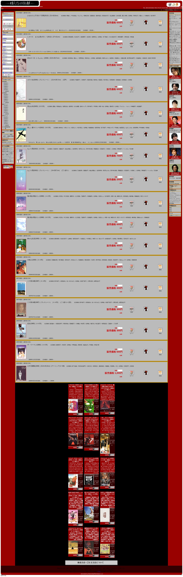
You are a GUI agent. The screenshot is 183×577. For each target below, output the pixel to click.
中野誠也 (74, 345)
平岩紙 (116, 127)
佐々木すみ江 (70, 281)
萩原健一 (52, 323)
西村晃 (80, 345)
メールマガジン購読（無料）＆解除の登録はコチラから (8, 136)
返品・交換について (7, 154)
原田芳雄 (97, 127)
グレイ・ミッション (175, 23)
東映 (170, 207)
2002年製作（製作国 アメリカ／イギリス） (94, 443)
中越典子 (77, 80)
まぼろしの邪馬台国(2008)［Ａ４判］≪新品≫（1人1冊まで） (107, 494)
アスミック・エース (174, 198)
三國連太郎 (54, 260)
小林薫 (77, 323)
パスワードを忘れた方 (8, 26)
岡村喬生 (120, 238)
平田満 (95, 106)
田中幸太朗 (89, 149)
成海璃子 (83, 37)
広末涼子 (76, 37)
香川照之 (106, 80)
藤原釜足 (101, 366)
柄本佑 (95, 80)
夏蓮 (54, 106)
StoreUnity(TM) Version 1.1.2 (95, 574)
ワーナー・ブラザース (175, 195)
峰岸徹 (131, 196)
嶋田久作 (119, 196)
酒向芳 (112, 106)
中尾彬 (91, 345)
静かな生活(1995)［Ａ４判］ (37, 238)
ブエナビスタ (172, 197)
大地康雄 (138, 58)
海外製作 (4, 81)
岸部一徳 (101, 106)
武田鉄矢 (63, 281)
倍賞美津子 (59, 323)
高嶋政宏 (136, 196)
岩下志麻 (74, 366)
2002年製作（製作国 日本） (112, 552)
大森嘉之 (82, 238)
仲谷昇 (82, 323)
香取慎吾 (70, 37)
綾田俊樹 (98, 58)
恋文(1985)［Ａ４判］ (34, 323)
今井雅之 (89, 238)
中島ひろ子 (110, 127)
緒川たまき (133, 238)
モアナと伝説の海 (174, 34)
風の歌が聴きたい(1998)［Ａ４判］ (39, 196)
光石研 (89, 37)
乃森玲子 (83, 196)
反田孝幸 (75, 149)
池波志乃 (85, 345)
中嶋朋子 (133, 106)
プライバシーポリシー (8, 158)
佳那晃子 (58, 345)
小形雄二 (108, 149)
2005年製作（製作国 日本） (80, 549)
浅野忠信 (65, 106)
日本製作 (4, 93)
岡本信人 (87, 58)
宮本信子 (126, 238)
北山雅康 (112, 15)
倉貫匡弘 (122, 127)
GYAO (171, 188)
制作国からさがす (6, 142)
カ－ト (163, 10)
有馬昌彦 (104, 323)
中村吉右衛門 (81, 366)
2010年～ (6, 83)
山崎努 (70, 238)
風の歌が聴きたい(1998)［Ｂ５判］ (39, 217)
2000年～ (6, 85)
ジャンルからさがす (7, 143)
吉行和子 (153, 15)
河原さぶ (101, 196)
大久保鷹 (76, 106)
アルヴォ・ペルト (125, 106)
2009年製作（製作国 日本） (80, 518)
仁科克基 (118, 15)
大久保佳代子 (113, 37)
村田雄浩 (125, 196)
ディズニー (172, 192)
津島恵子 (119, 149)
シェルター (172, 16)
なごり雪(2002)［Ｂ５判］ (36, 149)
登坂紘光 (59, 106)
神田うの (95, 238)
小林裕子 (83, 80)
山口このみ (129, 127)
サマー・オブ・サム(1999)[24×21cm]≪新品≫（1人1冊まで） (91, 460)
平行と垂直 (172, 41)
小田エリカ (67, 127)
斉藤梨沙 (96, 149)
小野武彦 (126, 37)
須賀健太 (118, 80)
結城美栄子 (108, 238)
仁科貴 (116, 106)
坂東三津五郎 (152, 58)
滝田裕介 (95, 366)
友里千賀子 (83, 281)
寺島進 (132, 37)
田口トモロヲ (144, 196)
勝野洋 (72, 196)
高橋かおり (140, 217)
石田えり (73, 127)
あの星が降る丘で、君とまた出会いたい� (175, 130)
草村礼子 (135, 15)
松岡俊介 (124, 80)
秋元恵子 (98, 323)
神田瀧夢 (120, 37)
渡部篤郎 (56, 238)
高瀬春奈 (81, 260)
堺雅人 (68, 15)
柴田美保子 (76, 238)
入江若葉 (77, 196)
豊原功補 (89, 80)
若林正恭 (86, 15)
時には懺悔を (173, 39)
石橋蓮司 (89, 196)
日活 (170, 211)
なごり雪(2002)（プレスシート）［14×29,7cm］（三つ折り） (48, 170)
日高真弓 (102, 149)
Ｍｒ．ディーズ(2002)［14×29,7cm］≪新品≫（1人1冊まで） (107, 419)
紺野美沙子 (97, 281)
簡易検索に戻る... (6, 77)
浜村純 (132, 366)
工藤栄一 (110, 323)
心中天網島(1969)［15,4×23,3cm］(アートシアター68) (46, 366)
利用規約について (6, 159)
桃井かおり (105, 58)
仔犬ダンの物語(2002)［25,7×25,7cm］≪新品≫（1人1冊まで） (107, 530)
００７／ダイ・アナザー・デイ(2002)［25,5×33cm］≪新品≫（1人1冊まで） (92, 419)
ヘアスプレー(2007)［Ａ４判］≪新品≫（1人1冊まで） (75, 386)
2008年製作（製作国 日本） (112, 517)
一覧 (5, 128)
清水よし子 (122, 260)
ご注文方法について (7, 148)
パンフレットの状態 (7, 153)
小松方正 (89, 366)
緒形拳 (112, 58)
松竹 (170, 209)
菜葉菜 (100, 80)
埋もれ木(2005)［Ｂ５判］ (36, 106)
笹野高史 (81, 58)
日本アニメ (5, 115)
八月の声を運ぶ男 (174, 49)
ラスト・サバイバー (175, 15)
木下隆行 (105, 37)
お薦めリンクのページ (175, 215)
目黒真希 (112, 80)
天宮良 (61, 196)
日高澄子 (126, 366)
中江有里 (66, 196)
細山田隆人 (68, 149)
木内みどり (74, 260)
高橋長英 (134, 260)
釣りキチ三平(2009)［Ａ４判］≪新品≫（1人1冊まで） (91, 494)
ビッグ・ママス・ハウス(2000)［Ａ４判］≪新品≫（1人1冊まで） (75, 460)
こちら (99, 571)
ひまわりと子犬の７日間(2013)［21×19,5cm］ (43, 15)
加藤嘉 (107, 366)
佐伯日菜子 (64, 238)
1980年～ (6, 88)
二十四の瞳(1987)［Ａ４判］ (37, 281)
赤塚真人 (117, 58)
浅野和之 (94, 37)
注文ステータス (178, 10)
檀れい (141, 15)
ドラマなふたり (173, 21)
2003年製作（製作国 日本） (96, 549)
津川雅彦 (61, 260)
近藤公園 (123, 58)
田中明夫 (98, 260)
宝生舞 (131, 149)
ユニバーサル (172, 193)
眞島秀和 (135, 127)
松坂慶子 (139, 106)
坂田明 (71, 106)
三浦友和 (55, 149)
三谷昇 (93, 260)
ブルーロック (173, 57)
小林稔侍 (146, 15)
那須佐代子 (105, 15)
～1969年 (6, 91)
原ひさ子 (101, 238)
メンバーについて (6, 156)
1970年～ (6, 89)
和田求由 (65, 323)
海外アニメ (5, 104)
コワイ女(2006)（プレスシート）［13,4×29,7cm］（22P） (47, 80)
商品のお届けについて (8, 151)
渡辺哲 (110, 260)
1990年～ (6, 86)
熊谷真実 (87, 260)
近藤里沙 (92, 15)
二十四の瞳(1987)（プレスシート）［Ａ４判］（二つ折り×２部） (49, 302)
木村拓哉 (70, 58)
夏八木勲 (124, 15)
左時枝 (130, 15)
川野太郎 (90, 281)
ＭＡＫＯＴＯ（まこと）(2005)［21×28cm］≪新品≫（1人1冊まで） (76, 530)
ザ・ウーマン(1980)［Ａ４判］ (38, 345)
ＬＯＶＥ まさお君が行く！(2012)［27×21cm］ (44, 37)
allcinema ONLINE (174, 183)
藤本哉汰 (98, 15)
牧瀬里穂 (91, 127)
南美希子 (115, 260)
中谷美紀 (73, 15)
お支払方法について (7, 149)
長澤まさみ (82, 149)
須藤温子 (61, 149)
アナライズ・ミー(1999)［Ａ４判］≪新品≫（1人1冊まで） (107, 460)
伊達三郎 (96, 345)
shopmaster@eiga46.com (175, 8)
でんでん (80, 15)
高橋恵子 (72, 323)
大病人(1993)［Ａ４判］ (35, 260)
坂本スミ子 (83, 106)
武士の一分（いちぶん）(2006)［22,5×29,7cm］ (43, 58)
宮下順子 (103, 127)
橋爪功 (92, 323)
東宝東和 (171, 203)
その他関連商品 (6, 127)
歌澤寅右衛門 (131, 58)
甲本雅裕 (141, 127)
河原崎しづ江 (114, 366)
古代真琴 (107, 196)
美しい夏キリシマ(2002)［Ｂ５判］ (39, 127)
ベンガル (125, 149)
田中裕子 (89, 106)
